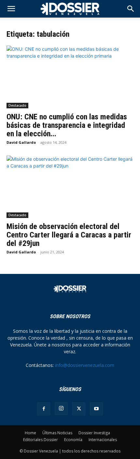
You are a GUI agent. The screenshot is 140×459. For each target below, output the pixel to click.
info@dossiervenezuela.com (84, 365)
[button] (131, 9)
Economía (73, 439)
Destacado (17, 105)
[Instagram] (61, 408)
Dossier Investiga (94, 433)
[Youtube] (96, 408)
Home (30, 433)
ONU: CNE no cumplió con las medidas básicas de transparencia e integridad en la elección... (67, 125)
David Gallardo (21, 142)
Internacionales (103, 439)
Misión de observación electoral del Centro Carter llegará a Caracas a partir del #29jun (69, 235)
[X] (78, 408)
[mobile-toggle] (11, 9)
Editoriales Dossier (40, 439)
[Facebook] (43, 408)
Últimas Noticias (57, 433)
